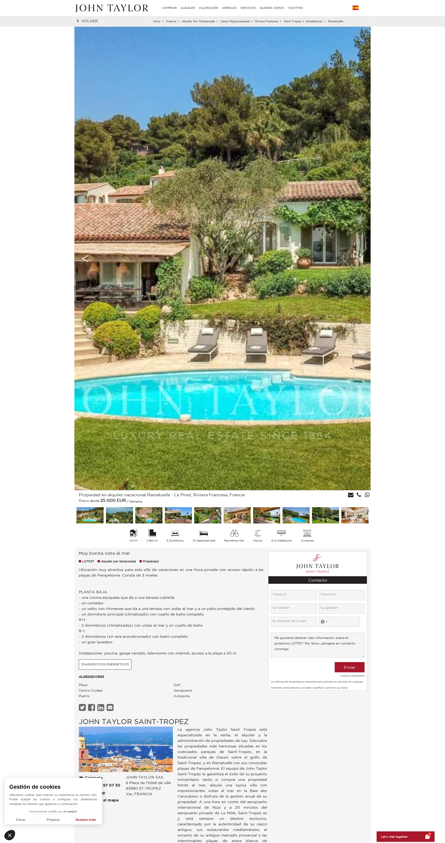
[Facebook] (92, 707)
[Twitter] (83, 707)
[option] (222, 258)
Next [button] (357, 258)
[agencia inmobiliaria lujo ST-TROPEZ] (126, 751)
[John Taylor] (111, 8)
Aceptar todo (86, 819)
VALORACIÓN (208, 7)
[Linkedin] (101, 707)
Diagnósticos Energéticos (105, 664)
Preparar (53, 819)
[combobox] (324, 622)
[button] (9, 835)
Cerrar (20, 819)
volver (89, 21)
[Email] (111, 707)
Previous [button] (84, 258)
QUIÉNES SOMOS (272, 7)
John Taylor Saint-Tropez (134, 721)
